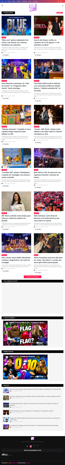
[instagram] (60, 1)
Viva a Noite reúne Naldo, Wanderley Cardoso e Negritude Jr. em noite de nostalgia (16, 260)
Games (29, 1)
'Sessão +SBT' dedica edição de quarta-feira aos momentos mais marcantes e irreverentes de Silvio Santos (35, 419)
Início (2, 1)
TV (5, 1)
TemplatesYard (14, 462)
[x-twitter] (58, 1)
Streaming (24, 1)
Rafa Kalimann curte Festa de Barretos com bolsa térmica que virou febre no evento (46, 218)
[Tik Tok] (38, 445)
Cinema (9, 1)
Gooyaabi (28, 462)
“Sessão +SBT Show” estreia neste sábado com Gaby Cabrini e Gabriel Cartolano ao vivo (48, 131)
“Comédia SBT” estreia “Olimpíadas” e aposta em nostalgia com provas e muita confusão (16, 174)
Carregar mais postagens (32, 277)
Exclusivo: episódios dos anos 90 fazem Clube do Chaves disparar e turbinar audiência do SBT (35, 396)
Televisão (37, 37)
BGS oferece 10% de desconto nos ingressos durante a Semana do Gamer (47, 174)
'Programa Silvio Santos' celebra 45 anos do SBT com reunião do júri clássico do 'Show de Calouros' (34, 404)
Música (13, 1)
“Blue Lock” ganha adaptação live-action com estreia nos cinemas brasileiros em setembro (15, 42)
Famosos (19, 1)
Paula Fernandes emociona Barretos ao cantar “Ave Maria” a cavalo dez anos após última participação (48, 260)
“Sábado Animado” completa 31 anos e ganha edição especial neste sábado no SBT (16, 131)
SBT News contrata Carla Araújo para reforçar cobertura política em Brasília (16, 218)
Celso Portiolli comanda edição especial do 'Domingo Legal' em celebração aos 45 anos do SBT (35, 389)
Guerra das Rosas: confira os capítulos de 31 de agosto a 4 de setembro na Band (46, 42)
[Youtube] (34, 445)
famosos (36, 213)
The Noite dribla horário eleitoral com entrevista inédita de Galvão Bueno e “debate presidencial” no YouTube (47, 87)
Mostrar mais (59, 12)
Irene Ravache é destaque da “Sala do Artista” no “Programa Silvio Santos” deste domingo (15, 85)
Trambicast (35, 1)
